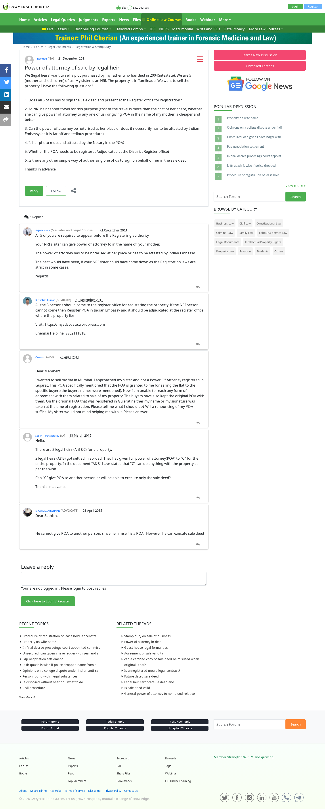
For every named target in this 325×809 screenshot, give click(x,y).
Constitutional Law (268, 223)
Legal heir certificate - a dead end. (149, 682)
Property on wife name (39, 642)
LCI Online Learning (178, 781)
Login (295, 6)
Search (296, 196)
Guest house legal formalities (146, 647)
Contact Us (131, 791)
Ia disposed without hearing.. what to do (53, 682)
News (124, 19)
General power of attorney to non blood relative (159, 693)
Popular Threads (115, 728)
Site (124, 8)
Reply (34, 191)
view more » (296, 185)
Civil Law (245, 223)
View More (26, 697)
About (23, 791)
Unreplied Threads (260, 66)
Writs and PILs (208, 29)
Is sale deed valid (137, 688)
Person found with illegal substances (50, 676)
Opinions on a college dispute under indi (254, 127)
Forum (23, 766)
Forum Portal (50, 728)
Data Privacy (234, 29)
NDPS (164, 29)
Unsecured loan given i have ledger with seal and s (61, 653)
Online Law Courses (164, 19)
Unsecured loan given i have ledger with (254, 137)
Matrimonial (182, 29)
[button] (200, 60)
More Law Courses (264, 29)
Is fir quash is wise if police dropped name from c (59, 665)
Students (263, 251)
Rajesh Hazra (43, 230)
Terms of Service (75, 791)
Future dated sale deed (141, 676)
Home (24, 19)
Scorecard (123, 758)
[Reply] (198, 287)
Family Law (246, 233)
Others (278, 251)
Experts (108, 19)
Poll (119, 766)
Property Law (225, 251)
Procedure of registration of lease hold (253, 175)
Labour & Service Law (273, 233)
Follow (56, 191)
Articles (40, 19)
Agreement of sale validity (143, 653)
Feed (71, 773)
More (223, 19)
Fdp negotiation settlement (43, 659)
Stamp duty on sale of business (147, 636)
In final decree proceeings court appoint (254, 156)
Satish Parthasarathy (47, 435)
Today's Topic (115, 722)
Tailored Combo (130, 29)
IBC (153, 29)
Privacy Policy (113, 791)
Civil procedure (34, 688)
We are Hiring (38, 791)
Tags (168, 766)
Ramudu (42, 58)
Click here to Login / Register (48, 601)
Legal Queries (63, 19)
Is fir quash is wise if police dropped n (252, 165)
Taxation (245, 251)
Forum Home (50, 722)
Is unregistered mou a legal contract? (152, 670)
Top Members (77, 781)
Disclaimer (94, 791)
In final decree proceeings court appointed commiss (61, 647)
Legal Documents (227, 242)
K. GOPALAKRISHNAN (47, 510)
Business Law (225, 223)
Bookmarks (124, 781)
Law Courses (141, 8)
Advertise (55, 791)
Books (190, 19)
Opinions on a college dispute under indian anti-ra (60, 670)
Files (137, 19)
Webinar (207, 19)
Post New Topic (180, 722)
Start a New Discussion (260, 55)
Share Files (123, 773)
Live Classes (57, 29)
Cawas (39, 357)
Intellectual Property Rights (263, 242)
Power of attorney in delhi (143, 642)
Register (313, 6)
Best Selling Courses (92, 29)
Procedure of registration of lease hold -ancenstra (60, 636)
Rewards (170, 758)
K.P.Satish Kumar (45, 300)
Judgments (88, 19)
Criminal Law (224, 233)
